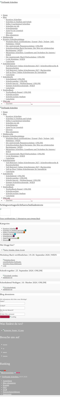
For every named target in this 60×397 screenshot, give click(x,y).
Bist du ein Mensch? (6, 310)
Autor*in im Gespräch (14, 30)
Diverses (9, 33)
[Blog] (7, 373)
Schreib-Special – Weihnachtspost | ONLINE (23, 83)
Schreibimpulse (12, 28)
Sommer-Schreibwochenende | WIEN (20, 86)
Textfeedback (8, 90)
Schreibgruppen (9, 64)
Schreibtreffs (8, 77)
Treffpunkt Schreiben (10, 377)
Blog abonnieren (12, 35)
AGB (5, 390)
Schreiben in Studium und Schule (18, 22)
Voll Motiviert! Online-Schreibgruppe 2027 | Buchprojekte (28, 70)
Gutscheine (10, 61)
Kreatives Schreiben (13, 19)
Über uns (6, 101)
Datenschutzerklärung (11, 392)
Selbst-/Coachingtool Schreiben (18, 24)
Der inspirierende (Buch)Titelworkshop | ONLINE (25, 57)
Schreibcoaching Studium (16, 97)
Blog (5, 17)
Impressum (7, 394)
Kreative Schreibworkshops (13, 39)
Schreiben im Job (12, 26)
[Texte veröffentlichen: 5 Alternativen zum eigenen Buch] (5, 215)
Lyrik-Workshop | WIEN (15, 59)
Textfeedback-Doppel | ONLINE (18, 92)
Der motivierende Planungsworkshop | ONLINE (24, 46)
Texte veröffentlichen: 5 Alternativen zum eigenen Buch (20, 218)
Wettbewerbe (8, 37)
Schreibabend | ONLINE (15, 79)
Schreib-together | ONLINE (16, 81)
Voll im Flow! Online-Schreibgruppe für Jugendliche (26, 72)
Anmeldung (7, 381)
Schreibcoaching (12, 94)
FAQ (5, 387)
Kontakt (6, 385)
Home (5, 15)
